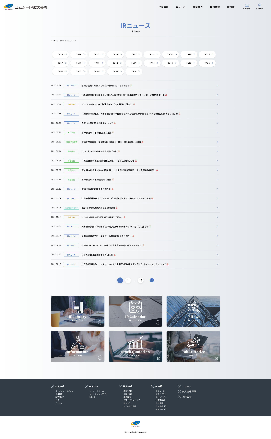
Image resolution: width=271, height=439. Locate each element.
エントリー (128, 403)
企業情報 (164, 6)
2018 (207, 54)
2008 (60, 71)
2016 (78, 63)
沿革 (57, 400)
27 (140, 280)
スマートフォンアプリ (98, 394)
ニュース (181, 6)
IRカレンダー (161, 397)
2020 (170, 54)
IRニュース (160, 391)
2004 (133, 71)
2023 (115, 54)
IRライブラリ (161, 394)
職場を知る (128, 391)
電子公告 (159, 409)
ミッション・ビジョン (64, 391)
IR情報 (231, 6)
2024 (97, 54)
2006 (97, 71)
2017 (60, 63)
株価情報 (159, 406)
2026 (60, 54)
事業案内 (198, 6)
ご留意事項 (160, 400)
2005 (115, 71)
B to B (92, 397)
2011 (170, 63)
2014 (115, 63)
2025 (78, 54)
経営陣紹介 (60, 397)
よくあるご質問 (130, 406)
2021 (152, 54)
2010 (188, 63)
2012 (152, 63)
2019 (188, 54)
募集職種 (127, 397)
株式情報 (159, 403)
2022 (133, 54)
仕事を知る (128, 394)
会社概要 (59, 394)
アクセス (59, 403)
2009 (207, 63)
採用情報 (215, 6)
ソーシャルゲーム (96, 391)
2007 (78, 71)
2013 (133, 63)
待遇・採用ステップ (132, 400)
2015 (97, 63)
